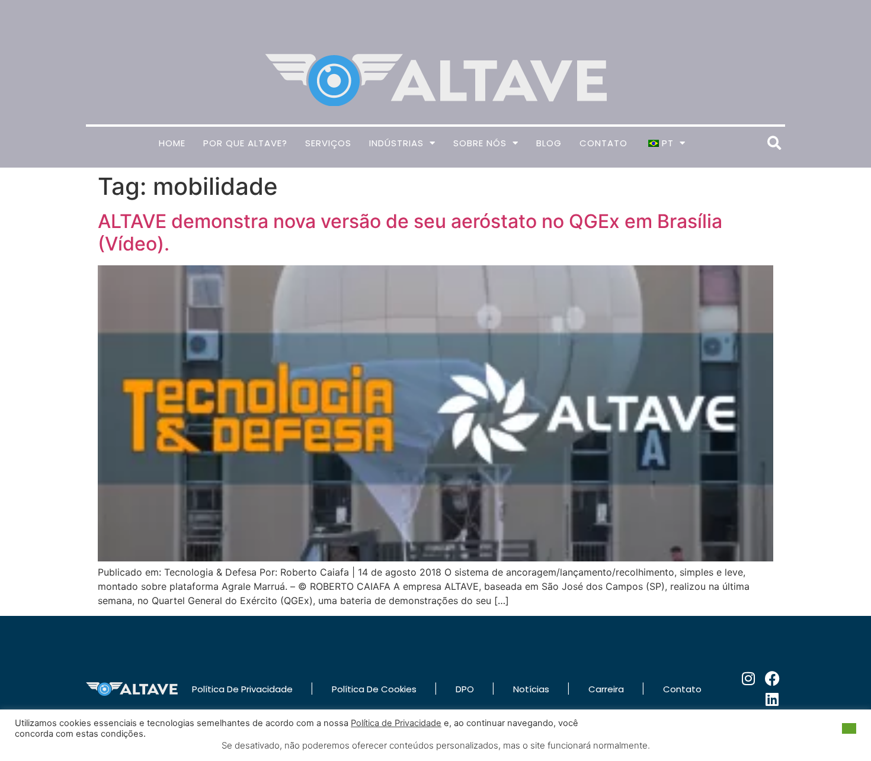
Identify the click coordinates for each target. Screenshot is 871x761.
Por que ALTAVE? (245, 143)
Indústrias (396, 143)
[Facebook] (772, 678)
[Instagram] (748, 678)
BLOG (549, 143)
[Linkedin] (772, 699)
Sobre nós (480, 143)
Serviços (328, 143)
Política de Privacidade (396, 723)
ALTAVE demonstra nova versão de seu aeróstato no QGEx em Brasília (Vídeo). (410, 232)
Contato (603, 143)
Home (172, 143)
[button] (774, 143)
